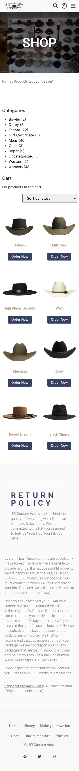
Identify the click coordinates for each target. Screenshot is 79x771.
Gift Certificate (21, 135)
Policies (62, 736)
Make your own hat (55, 726)
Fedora (14, 130)
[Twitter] (39, 756)
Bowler (14, 119)
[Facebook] (25, 756)
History (29, 726)
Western (15, 161)
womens (16, 167)
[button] (55, 5)
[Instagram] (54, 756)
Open (13, 145)
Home (6, 81)
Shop (15, 736)
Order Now (19, 256)
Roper (14, 151)
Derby (14, 124)
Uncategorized (21, 156)
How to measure (37, 736)
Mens (13, 140)
